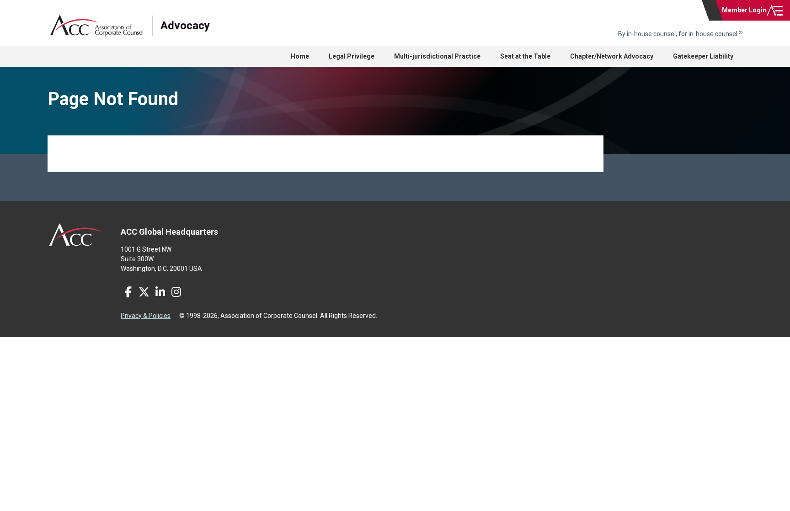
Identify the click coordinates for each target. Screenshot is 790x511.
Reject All (602, 493)
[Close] (775, 494)
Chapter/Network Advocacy (611, 56)
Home (300, 56)
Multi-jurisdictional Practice (437, 56)
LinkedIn (160, 292)
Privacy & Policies (146, 315)
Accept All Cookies (671, 493)
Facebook (128, 292)
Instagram (176, 292)
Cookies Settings (536, 493)
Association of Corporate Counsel (97, 26)
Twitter (144, 292)
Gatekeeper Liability (703, 56)
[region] (395, 495)
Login (744, 10)
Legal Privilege (351, 56)
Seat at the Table (525, 56)
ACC (76, 234)
